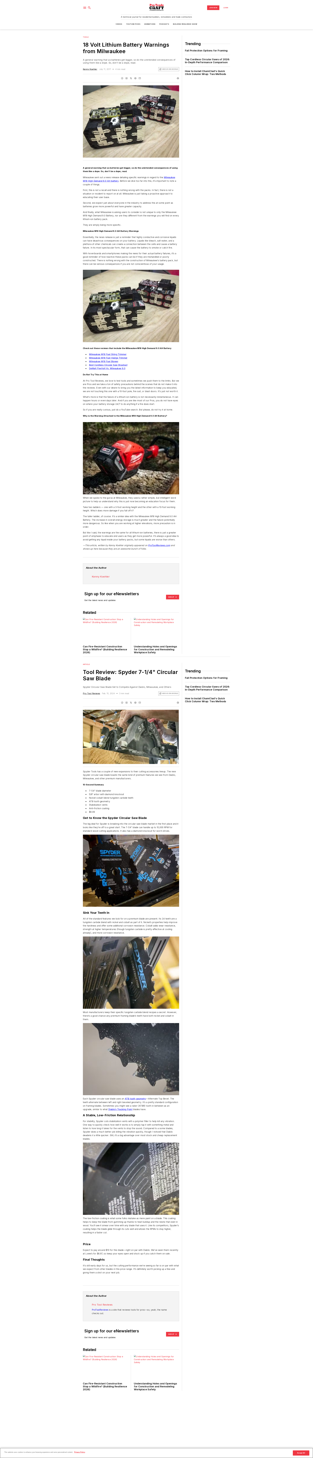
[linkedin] (126, 78)
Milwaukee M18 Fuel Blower (103, 361)
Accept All (301, 1453)
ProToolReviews (100, 1309)
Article (86, 664)
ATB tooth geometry (135, 1098)
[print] (178, 78)
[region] (156, 1453)
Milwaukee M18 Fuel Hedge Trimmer (108, 358)
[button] (85, 8)
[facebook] (122, 78)
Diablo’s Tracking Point (120, 1109)
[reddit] (135, 78)
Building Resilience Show (185, 24)
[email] (140, 78)
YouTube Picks (133, 24)
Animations (149, 24)
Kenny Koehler (90, 69)
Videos (119, 24)
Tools (86, 37)
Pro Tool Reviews (91, 693)
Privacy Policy (79, 1452)
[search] (89, 8)
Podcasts (164, 24)
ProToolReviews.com (159, 545)
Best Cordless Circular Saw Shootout (108, 365)
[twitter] (131, 78)
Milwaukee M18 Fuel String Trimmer (107, 354)
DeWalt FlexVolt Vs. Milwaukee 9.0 (107, 368)
